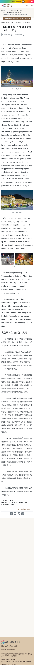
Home (3, 10)
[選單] (31, 5)
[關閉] (32, 1)
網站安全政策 (13, 646)
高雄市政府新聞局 (10, 642)
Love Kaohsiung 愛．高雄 (14, 10)
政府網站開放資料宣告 (8, 649)
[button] (27, 5)
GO (23, 1)
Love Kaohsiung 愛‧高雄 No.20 (12, 12)
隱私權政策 (4, 646)
